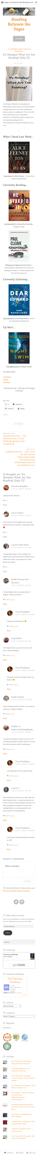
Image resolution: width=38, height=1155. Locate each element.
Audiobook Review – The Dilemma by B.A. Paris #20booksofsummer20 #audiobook (14, 439)
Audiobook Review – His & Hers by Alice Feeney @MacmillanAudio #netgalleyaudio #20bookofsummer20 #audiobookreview (20, 457)
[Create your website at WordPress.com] (19, 2)
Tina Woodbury (22, 611)
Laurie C (15, 788)
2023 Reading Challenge (15, 980)
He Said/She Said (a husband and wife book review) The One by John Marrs (23, 1107)
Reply (5, 505)
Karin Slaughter (9, 956)
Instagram (6, 382)
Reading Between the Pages (19, 24)
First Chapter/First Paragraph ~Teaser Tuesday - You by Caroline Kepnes (23, 1078)
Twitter (5, 379)
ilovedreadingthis (19, 486)
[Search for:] (19, 942)
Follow (8, 933)
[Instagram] (21, 901)
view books (23, 995)
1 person (12, 599)
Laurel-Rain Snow (20, 544)
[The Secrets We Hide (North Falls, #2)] (32, 959)
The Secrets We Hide (11, 954)
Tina (11, 985)
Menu (20, 39)
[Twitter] (16, 901)
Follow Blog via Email (15, 915)
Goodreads (7, 377)
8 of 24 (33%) (18, 992)
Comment (27, 881)
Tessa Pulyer (17, 512)
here (8, 709)
